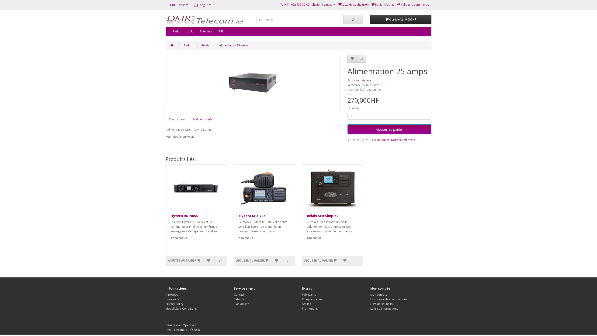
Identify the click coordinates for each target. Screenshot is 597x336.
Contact (239, 295)
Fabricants (309, 295)
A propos (172, 295)
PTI (221, 31)
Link (190, 31)
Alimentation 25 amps (233, 45)
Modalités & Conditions (181, 309)
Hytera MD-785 (252, 215)
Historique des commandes (388, 299)
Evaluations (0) (202, 119)
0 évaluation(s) (379, 140)
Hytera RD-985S (184, 215)
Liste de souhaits (381, 304)
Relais (205, 45)
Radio (176, 31)
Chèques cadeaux (314, 299)
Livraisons (172, 299)
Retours (239, 299)
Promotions (310, 309)
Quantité (353, 108)
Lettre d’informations (384, 309)
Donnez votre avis (403, 140)
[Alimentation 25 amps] (253, 82)
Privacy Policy (174, 304)
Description (177, 119)
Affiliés (306, 304)
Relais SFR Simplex (323, 215)
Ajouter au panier (389, 129)
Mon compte (378, 295)
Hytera (366, 80)
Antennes (206, 31)
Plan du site (241, 304)
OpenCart (189, 325)
